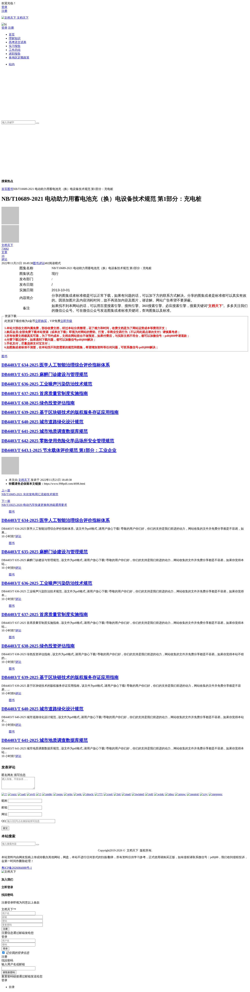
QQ (3, 821)
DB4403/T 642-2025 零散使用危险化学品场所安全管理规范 (57, 440)
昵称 (4, 800)
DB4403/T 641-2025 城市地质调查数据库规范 (44, 431)
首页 (12, 34)
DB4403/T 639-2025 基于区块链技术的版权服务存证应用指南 (60, 412)
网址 (4, 814)
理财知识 (14, 38)
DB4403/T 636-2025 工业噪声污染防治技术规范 (46, 384)
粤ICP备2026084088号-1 (16, 867)
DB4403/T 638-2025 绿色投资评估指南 (38, 403)
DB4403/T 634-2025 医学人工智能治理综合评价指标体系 (55, 365)
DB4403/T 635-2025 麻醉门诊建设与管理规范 (44, 374)
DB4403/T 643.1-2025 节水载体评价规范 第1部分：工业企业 (58, 450)
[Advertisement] (118, 92)
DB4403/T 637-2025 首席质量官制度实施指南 (44, 393)
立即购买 (41, 321)
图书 (10, 189)
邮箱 (4, 807)
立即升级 (66, 321)
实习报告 (14, 46)
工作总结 (14, 49)
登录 (4, 7)
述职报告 (14, 53)
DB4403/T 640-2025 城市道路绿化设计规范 (42, 421)
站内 (12, 64)
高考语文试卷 (17, 42)
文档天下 (24, 479)
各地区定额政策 (19, 57)
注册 (4, 10)
